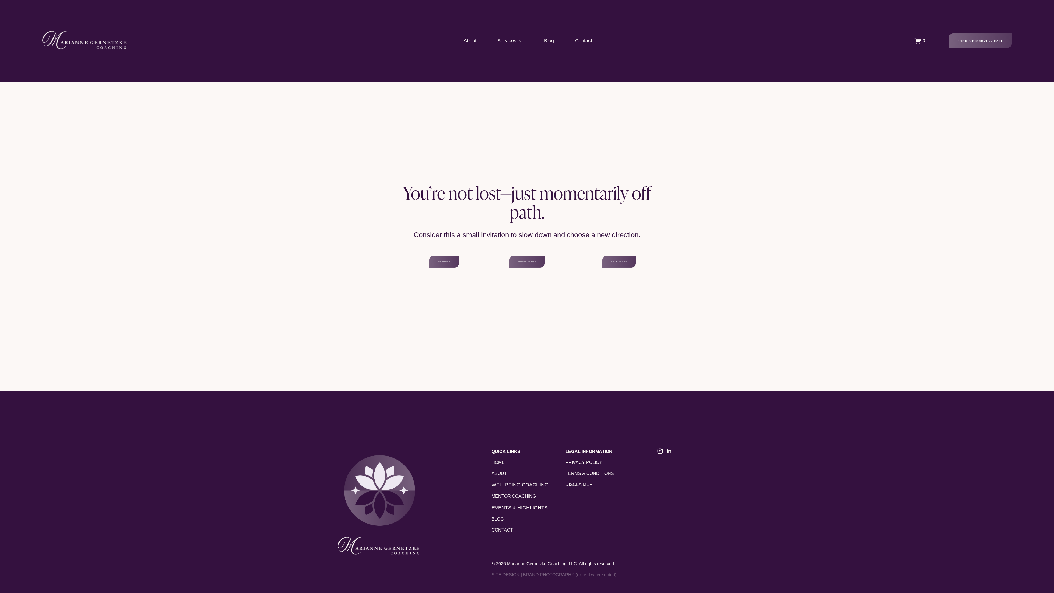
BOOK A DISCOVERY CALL (980, 41)
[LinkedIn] (669, 451)
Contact (583, 40)
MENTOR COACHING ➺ (619, 261)
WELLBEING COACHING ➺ (527, 261)
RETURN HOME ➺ (444, 261)
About (470, 40)
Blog (549, 40)
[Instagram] (660, 451)
